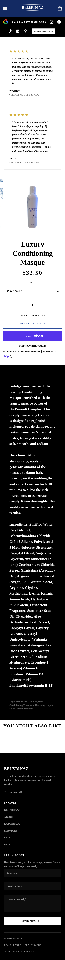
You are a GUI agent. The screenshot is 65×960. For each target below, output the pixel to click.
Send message (33, 921)
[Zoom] (11, 228)
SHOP (7, 837)
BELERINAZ (12, 809)
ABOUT (9, 816)
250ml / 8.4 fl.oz (16, 291)
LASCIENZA (12, 823)
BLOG (8, 844)
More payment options (32, 345)
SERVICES (10, 830)
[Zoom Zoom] (32, 207)
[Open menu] (8, 8)
